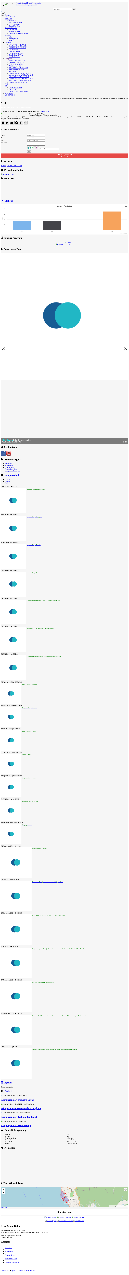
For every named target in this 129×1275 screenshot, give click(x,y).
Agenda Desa (9, 465)
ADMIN (3, 166)
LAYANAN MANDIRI (14, 166)
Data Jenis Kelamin (15, 51)
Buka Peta (4, 1208)
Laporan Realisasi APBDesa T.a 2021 (21, 82)
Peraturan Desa (10, 467)
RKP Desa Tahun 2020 (16, 69)
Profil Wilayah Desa (15, 22)
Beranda (7, 15)
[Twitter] (7, 123)
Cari (74, 9)
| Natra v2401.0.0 (29, 1270)
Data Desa (8, 42)
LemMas (7, 35)
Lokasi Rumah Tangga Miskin (18, 91)
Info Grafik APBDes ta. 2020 (18, 68)
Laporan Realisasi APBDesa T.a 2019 (21, 73)
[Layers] (125, 1189)
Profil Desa (8, 19)
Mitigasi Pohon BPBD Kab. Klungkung (21, 1108)
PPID (6, 84)
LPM (10, 37)
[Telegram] (16, 123)
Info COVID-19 (10, 17)
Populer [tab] (7, 481)
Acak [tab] (6, 483)
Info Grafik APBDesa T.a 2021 (19, 77)
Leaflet (110, 1206)
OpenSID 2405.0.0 (17, 1270)
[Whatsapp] (26, 123)
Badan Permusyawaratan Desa (18, 33)
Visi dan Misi (13, 29)
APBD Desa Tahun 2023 (17, 60)
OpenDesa (5, 1270)
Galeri (8, 1091)
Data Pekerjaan (14, 49)
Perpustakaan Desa (11, 469)
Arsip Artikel (11, 475)
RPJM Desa (13, 71)
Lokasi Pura (13, 89)
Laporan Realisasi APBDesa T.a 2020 (21, 78)
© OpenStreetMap (117, 1206)
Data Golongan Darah (16, 53)
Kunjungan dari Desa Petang (16, 1125)
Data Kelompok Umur (16, 55)
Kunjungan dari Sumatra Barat (17, 1099)
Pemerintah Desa (14, 31)
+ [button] (3, 1189)
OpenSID (125, 1206)
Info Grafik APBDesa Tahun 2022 (20, 80)
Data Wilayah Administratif (17, 44)
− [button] (3, 1192)
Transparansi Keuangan (12, 471)
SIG (6, 86)
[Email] (12, 123)
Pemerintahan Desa (11, 28)
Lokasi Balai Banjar (15, 88)
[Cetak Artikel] (21, 123)
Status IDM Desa (14, 26)
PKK (10, 40)
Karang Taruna (13, 39)
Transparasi (8, 59)
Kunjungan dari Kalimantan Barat (19, 1117)
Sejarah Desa (13, 20)
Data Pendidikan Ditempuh (17, 48)
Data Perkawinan (14, 57)
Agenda (7, 1082)
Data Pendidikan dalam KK (18, 46)
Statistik (8, 201)
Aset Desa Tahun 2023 (16, 62)
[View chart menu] (126, 206)
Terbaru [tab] (7, 479)
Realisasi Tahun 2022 (16, 64)
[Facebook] (3, 123)
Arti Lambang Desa (15, 24)
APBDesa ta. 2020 (15, 66)
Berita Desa (46, 111)
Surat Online (9, 93)
